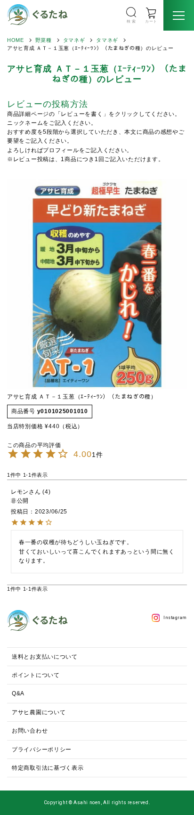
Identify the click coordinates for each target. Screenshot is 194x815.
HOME (15, 40)
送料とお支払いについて (45, 656)
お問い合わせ (30, 730)
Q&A (18, 693)
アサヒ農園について (38, 712)
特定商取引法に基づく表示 (48, 768)
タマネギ (74, 40)
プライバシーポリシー (42, 749)
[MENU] (178, 15)
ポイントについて (36, 675)
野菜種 (43, 40)
